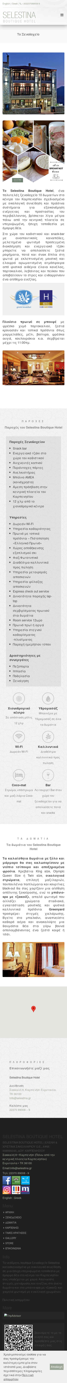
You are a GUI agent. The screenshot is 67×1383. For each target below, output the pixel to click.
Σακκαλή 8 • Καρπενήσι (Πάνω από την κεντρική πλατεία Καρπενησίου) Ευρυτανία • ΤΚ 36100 (29, 1159)
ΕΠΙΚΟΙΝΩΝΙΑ (13, 1248)
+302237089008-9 (30, 3)
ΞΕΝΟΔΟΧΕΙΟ (13, 1217)
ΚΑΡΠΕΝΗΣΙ (12, 1227)
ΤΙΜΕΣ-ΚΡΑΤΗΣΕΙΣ (15, 1233)
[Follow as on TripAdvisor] (16, 1180)
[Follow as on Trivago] (16, 1190)
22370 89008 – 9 (19, 1110)
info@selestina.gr (20, 1098)
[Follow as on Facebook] (7, 1180)
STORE (9, 1243)
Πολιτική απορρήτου (16, 1300)
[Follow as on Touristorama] (25, 1180)
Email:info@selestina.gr (17, 1168)
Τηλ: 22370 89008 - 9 (16, 1173)
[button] (33, 1009)
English (6, 3)
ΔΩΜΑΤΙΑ (10, 1222)
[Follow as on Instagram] (7, 1190)
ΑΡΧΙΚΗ (9, 1212)
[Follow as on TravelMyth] (25, 1190)
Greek (15, 3)
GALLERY (10, 1238)
